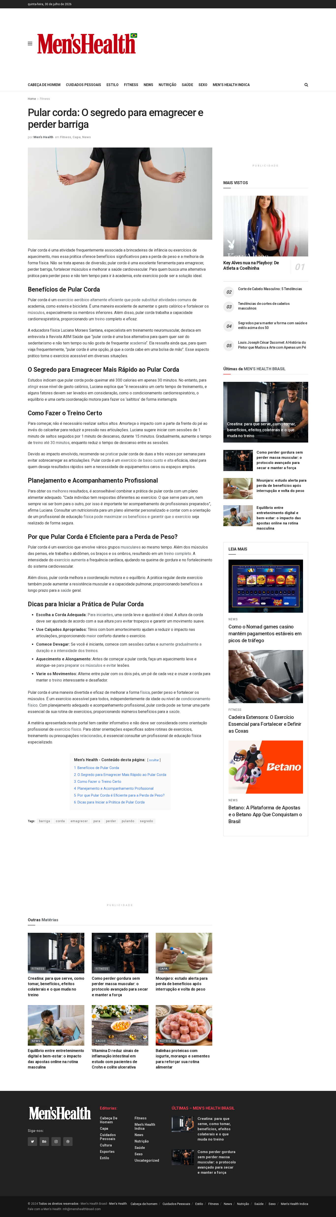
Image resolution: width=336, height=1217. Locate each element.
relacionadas (91, 735)
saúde (66, 590)
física (145, 692)
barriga (44, 821)
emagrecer (79, 821)
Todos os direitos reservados (58, 1203)
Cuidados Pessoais (83, 85)
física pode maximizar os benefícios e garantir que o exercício (137, 516)
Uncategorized (147, 1160)
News (148, 85)
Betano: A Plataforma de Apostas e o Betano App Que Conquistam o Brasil (265, 814)
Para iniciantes (100, 614)
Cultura (106, 1145)
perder (111, 821)
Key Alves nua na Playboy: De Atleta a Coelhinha (251, 265)
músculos (36, 312)
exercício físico (68, 729)
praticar (112, 454)
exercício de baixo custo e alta (147, 460)
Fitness (131, 85)
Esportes (107, 1152)
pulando (128, 821)
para (118, 621)
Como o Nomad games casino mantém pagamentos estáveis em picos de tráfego (265, 633)
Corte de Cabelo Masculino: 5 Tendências (270, 289)
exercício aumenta (70, 560)
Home (32, 99)
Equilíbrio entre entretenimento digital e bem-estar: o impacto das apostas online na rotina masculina (279, 518)
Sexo (203, 85)
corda (60, 821)
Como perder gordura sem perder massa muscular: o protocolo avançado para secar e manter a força (217, 1162)
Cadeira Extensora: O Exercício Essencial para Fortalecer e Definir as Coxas (265, 724)
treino (100, 319)
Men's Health (43, 137)
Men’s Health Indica (231, 85)
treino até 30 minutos (51, 442)
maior (91, 636)
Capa (77, 137)
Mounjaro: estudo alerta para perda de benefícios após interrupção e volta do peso (182, 984)
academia (138, 343)
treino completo (177, 553)
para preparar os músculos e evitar (86, 665)
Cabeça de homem (44, 85)
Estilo (113, 85)
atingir (33, 386)
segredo (146, 821)
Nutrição (167, 85)
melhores (60, 491)
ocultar (154, 760)
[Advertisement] (262, 42)
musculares (131, 547)
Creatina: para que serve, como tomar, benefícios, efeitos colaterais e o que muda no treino (261, 429)
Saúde (187, 85)
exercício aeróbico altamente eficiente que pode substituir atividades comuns (124, 299)
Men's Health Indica (145, 1126)
